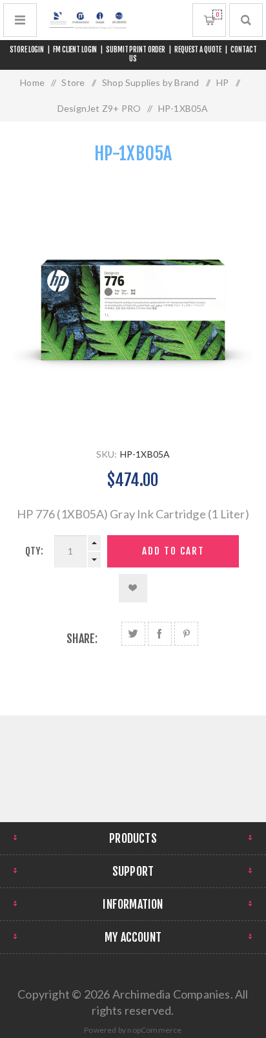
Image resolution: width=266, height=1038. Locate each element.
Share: (81, 638)
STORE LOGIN (27, 49)
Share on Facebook (160, 634)
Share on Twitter (133, 634)
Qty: (34, 551)
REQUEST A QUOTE (197, 49)
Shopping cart (217, 14)
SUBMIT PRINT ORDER (135, 49)
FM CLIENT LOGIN (75, 49)
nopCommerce (154, 1030)
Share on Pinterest (186, 634)
